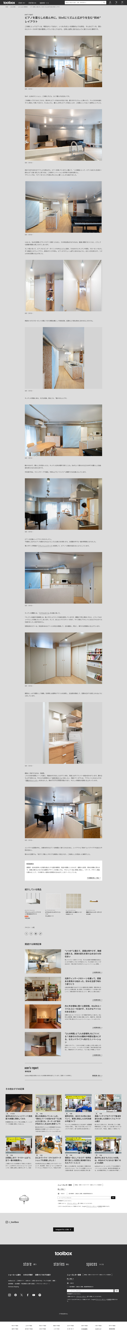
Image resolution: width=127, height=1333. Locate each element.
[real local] (98, 1328)
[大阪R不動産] (98, 1325)
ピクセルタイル (44, 613)
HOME (7, 7)
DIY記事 (12, 1113)
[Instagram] (9, 1295)
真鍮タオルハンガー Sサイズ (94, 912)
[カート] (116, 2)
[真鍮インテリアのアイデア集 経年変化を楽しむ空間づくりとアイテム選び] (108, 1113)
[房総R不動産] (43, 1325)
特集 (41, 1113)
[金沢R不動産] (70, 1325)
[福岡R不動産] (15, 1328)
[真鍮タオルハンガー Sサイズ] (94, 901)
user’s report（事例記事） (23, 7)
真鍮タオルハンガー (32, 780)
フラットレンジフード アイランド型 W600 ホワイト (33, 913)
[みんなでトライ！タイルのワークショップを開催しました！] (48, 1153)
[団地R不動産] (43, 1328)
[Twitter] (21, 1295)
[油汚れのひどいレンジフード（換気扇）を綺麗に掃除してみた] (19, 1113)
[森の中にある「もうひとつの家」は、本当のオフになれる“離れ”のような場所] (108, 1153)
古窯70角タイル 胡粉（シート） (74, 912)
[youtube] (33, 1295)
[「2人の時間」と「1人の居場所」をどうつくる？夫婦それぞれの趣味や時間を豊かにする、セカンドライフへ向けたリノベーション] (63, 1044)
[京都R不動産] (84, 1325)
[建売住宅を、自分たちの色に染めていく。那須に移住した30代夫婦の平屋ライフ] (78, 1113)
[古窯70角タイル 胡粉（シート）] (74, 901)
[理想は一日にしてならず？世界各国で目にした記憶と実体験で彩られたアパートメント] (78, 1153)
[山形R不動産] (29, 1325)
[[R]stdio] (84, 1328)
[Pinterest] (15, 1295)
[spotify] (39, 1295)
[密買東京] (70, 1328)
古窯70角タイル (57, 778)
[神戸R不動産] (112, 1325)
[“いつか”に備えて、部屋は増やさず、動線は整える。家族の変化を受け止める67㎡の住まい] (63, 961)
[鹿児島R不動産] (29, 1328)
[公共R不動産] (57, 1328)
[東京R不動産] (15, 1325)
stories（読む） (13, 7)
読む (7, 1113)
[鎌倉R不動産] (57, 1325)
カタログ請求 (28, 1275)
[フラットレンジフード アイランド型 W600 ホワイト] (33, 901)
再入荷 (26, 916)
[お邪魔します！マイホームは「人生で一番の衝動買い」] (19, 1153)
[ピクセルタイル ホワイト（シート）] (53, 901)
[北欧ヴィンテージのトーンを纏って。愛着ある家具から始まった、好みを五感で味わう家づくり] (63, 989)
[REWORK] (112, 1328)
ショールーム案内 (14, 1275)
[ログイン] (110, 2)
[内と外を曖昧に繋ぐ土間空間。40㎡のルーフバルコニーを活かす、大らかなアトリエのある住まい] (63, 1016)
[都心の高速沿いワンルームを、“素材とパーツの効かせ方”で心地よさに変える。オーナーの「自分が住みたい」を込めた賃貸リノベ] (48, 1113)
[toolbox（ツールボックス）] (9, 2)
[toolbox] (63, 1253)
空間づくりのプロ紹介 (43, 1275)
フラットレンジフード (45, 546)
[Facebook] (27, 1295)
